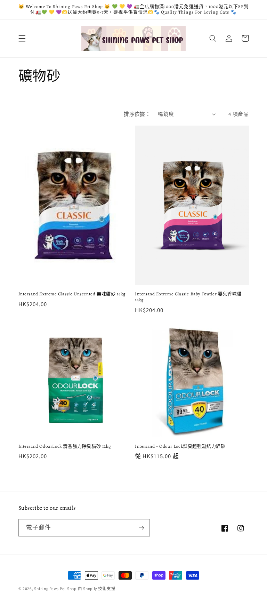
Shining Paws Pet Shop (55, 588)
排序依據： (137, 114)
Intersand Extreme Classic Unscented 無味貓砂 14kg (72, 294)
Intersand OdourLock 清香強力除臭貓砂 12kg (64, 446)
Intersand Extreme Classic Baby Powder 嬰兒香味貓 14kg (188, 297)
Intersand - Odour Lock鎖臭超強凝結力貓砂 (180, 446)
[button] (22, 38)
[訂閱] (141, 527)
